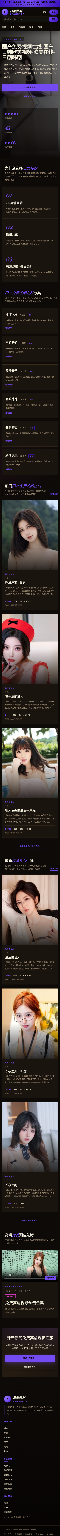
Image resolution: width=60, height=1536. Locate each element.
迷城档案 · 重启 (15, 582)
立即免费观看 (30, 87)
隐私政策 (29, 1534)
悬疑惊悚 (8, 1479)
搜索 (53, 19)
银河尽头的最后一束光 (20, 810)
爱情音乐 (8, 1475)
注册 (54, 12)
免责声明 (50, 1534)
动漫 (40, 26)
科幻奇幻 (8, 1470)
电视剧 (22, 26)
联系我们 (18, 1534)
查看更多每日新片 (30, 1221)
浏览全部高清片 (30, 1358)
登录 (45, 12)
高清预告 (8, 1512)
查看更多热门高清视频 (30, 846)
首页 (4, 26)
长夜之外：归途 (15, 1071)
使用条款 (39, 1534)
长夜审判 (11, 1185)
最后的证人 (12, 957)
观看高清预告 (30, 96)
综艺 (31, 26)
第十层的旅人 (14, 696)
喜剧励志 (8, 1484)
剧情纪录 (8, 1488)
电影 (12, 26)
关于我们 (7, 1534)
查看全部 (54, 494)
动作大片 (8, 1465)
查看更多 (9, 328)
